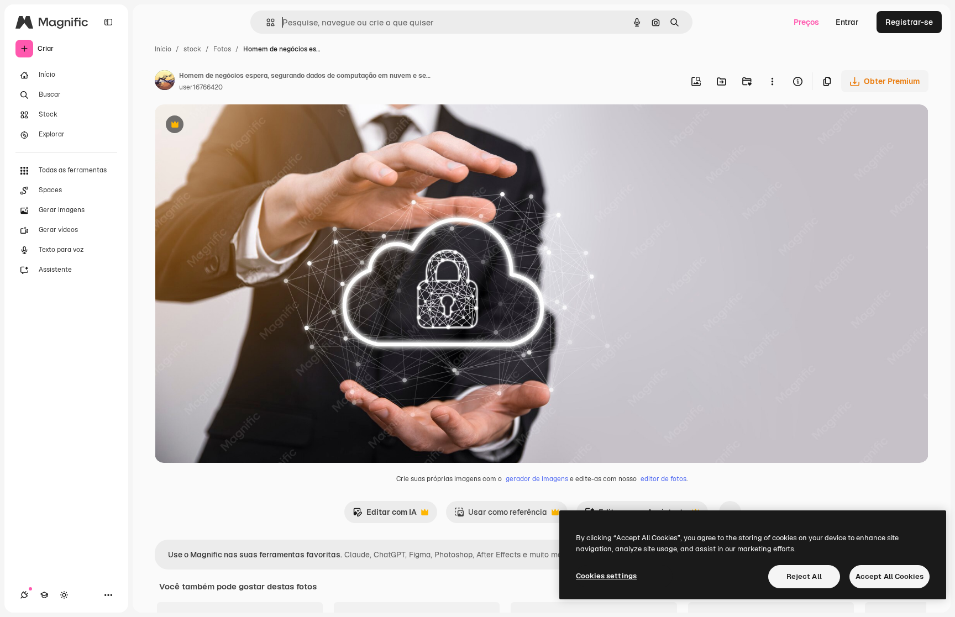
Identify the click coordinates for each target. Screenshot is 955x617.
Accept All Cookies (889, 576)
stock (192, 49)
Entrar (847, 22)
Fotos (222, 49)
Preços (806, 22)
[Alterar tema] (64, 595)
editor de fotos (663, 478)
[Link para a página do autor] (165, 81)
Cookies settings (606, 576)
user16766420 (201, 87)
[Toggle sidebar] (108, 22)
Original (225, 125)
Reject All (804, 576)
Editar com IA (385, 515)
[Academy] (44, 595)
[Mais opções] (772, 81)
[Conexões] (24, 595)
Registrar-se (909, 22)
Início (163, 49)
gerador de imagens (537, 478)
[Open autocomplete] (266, 22)
